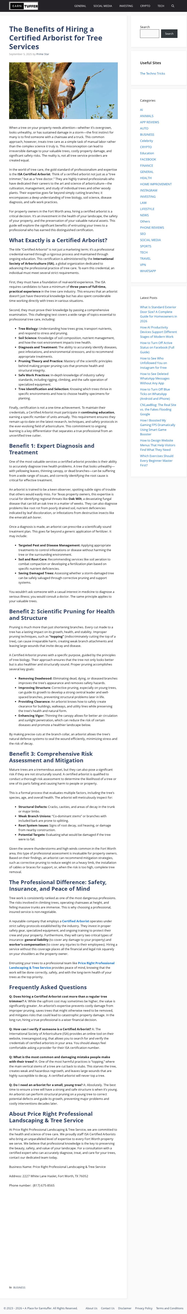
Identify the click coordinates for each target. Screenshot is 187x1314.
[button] (173, 6)
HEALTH (146, 178)
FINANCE (146, 165)
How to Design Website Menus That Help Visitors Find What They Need (157, 445)
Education (147, 153)
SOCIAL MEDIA (103, 6)
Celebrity (146, 141)
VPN (143, 265)
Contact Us (108, 1308)
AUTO (144, 128)
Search (145, 27)
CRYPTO (145, 6)
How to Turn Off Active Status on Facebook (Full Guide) (157, 347)
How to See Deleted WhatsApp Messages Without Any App (154, 378)
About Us (91, 1308)
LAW (143, 203)
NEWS (144, 215)
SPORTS (145, 246)
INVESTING (126, 6)
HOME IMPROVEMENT (156, 184)
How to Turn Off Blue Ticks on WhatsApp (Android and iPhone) (155, 394)
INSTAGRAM (148, 190)
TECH (161, 6)
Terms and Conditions (169, 1308)
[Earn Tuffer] (23, 6)
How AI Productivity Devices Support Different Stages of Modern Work (158, 332)
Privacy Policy (143, 1308)
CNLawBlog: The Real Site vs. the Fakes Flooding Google (158, 409)
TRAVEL (145, 258)
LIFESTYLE (147, 209)
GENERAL (80, 6)
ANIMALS (146, 116)
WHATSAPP (148, 271)
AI (141, 110)
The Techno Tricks (152, 73)
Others (145, 221)
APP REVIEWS (149, 122)
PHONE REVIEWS (152, 227)
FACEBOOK (148, 159)
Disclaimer (124, 1308)
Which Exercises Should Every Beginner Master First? (156, 460)
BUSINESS (19, 1287)
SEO (143, 234)
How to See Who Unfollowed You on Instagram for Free (153, 363)
